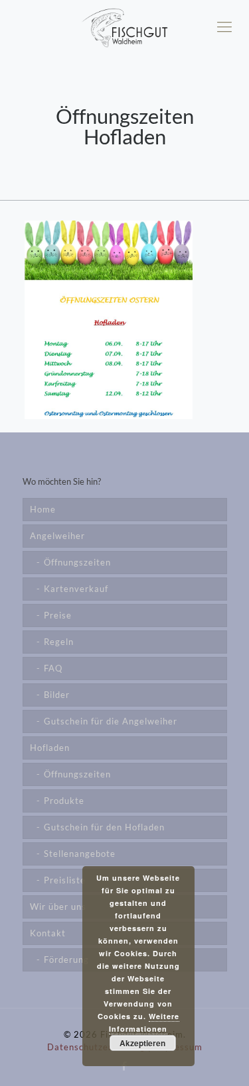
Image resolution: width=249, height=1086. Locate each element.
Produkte (64, 800)
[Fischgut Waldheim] (124, 26)
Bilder (57, 694)
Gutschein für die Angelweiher (110, 721)
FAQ (53, 668)
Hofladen (50, 747)
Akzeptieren (142, 1043)
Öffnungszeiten (77, 562)
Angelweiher (57, 535)
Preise (58, 615)
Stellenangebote (80, 853)
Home (43, 509)
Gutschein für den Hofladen (104, 827)
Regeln (59, 641)
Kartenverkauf (76, 588)
